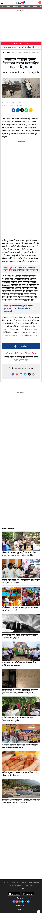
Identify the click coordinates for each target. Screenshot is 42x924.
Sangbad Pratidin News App (21, 353)
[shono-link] (40, 3)
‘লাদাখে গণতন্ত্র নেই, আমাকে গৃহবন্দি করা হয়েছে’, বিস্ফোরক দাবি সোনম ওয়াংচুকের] (18, 309)
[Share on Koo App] (31, 111)
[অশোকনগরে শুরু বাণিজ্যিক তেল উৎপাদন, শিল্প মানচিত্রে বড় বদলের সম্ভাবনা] (21, 651)
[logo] (21, 3)
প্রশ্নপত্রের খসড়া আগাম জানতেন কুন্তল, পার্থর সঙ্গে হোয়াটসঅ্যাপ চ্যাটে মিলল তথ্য (20, 268)
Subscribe (23, 882)
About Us (5, 882)
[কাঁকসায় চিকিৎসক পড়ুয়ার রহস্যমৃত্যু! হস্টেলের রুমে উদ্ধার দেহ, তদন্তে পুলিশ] (21, 623)
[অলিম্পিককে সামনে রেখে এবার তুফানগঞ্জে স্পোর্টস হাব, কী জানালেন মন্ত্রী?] (21, 596)
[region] (21, 25)
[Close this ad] (38, 911)
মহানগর (15, 7)
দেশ (28, 7)
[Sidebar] (2, 3)
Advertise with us (34, 882)
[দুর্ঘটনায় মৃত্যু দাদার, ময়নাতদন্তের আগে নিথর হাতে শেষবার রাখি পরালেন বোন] (21, 761)
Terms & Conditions (15, 885)
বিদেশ (35, 7)
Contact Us (14, 882)
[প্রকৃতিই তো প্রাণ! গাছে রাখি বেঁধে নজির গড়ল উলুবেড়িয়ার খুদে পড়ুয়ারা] (21, 706)
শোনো (8, 7)
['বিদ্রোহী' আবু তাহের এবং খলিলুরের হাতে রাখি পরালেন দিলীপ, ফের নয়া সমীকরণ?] (21, 568)
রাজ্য (22, 7)
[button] (13, 110)
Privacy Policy (28, 885)
